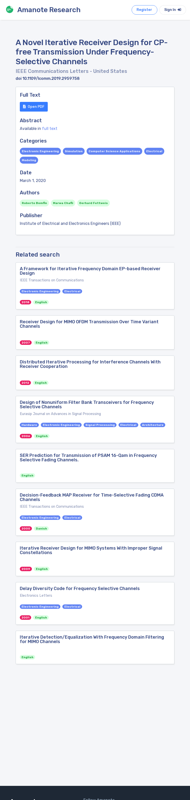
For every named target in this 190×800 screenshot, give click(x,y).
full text (49, 128)
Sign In (170, 10)
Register (144, 10)
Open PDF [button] (36, 107)
